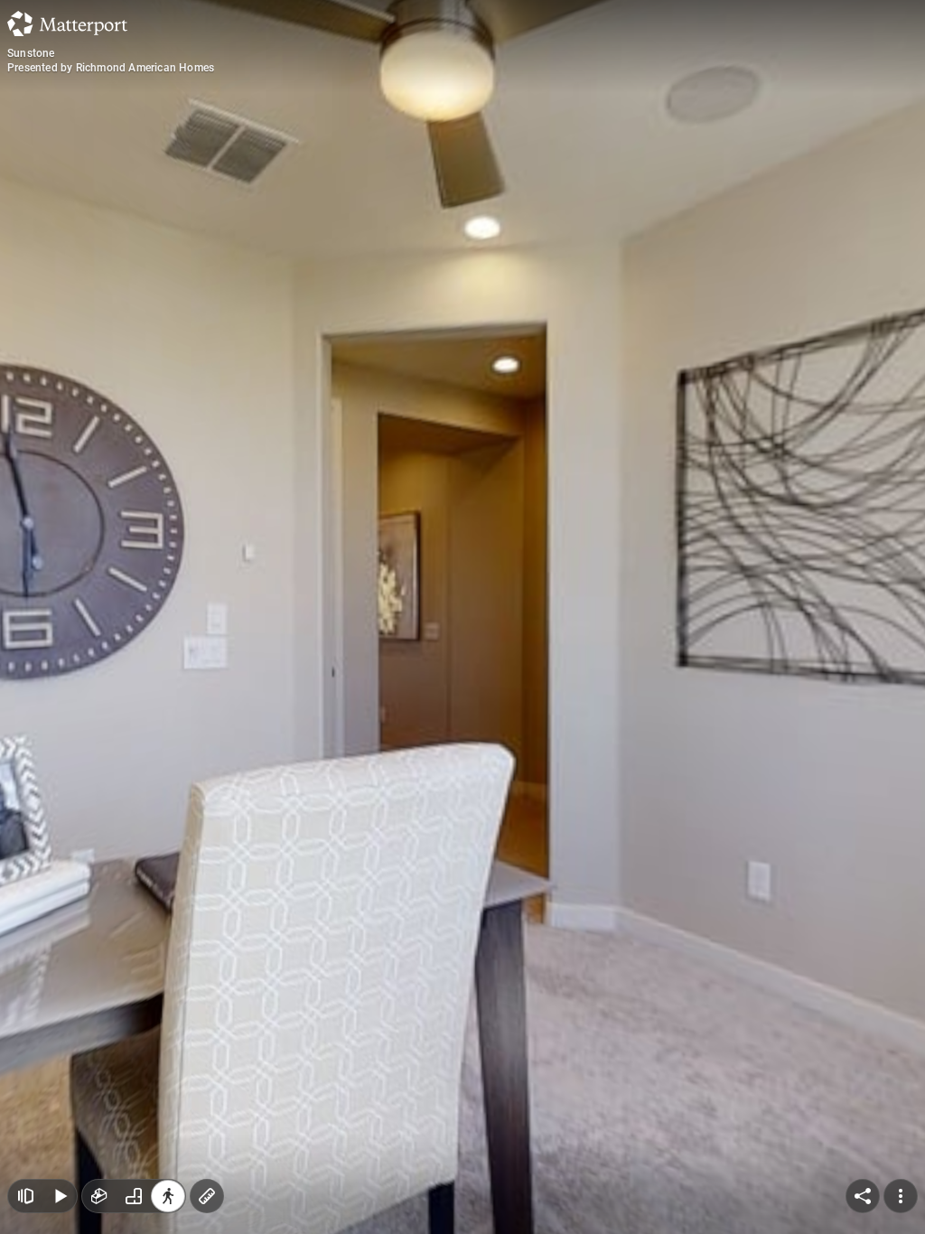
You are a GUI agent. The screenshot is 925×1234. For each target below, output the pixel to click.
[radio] (99, 1196)
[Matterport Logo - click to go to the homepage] (67, 23)
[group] (133, 1196)
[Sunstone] (462, 617)
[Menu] (900, 1196)
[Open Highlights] (25, 1196)
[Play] (59, 1196)
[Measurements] (207, 1196)
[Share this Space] (863, 1196)
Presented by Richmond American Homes (110, 67)
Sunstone (31, 53)
